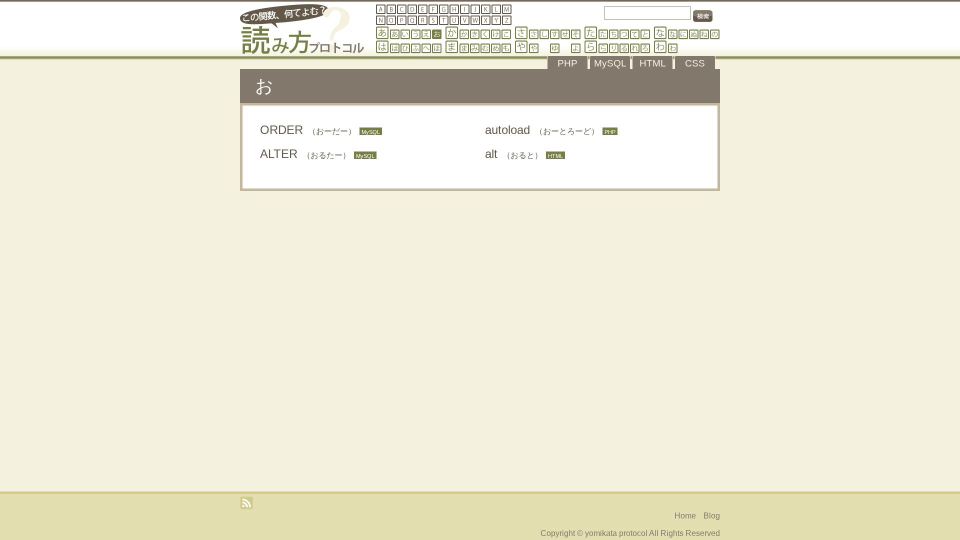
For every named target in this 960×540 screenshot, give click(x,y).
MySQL (610, 63)
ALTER (305, 153)
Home (685, 516)
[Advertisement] (480, 223)
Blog (712, 516)
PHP (568, 63)
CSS (695, 63)
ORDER (308, 129)
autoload (542, 129)
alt (513, 153)
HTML (653, 63)
